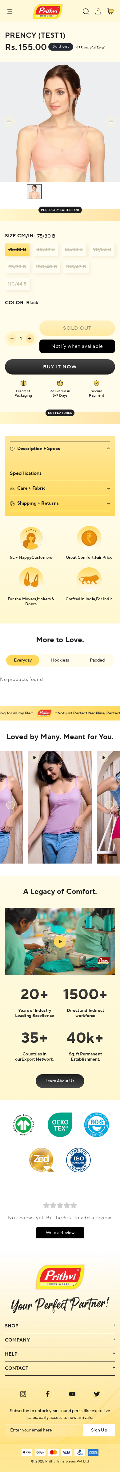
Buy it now (60, 367)
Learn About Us (60, 1080)
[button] (9, 11)
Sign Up (99, 1430)
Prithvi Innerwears (60, 1461)
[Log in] (98, 11)
